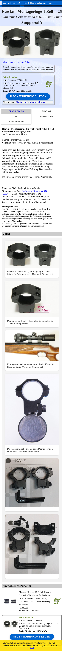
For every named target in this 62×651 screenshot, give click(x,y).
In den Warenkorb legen (27, 96)
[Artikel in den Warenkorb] (49, 83)
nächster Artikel (24, 62)
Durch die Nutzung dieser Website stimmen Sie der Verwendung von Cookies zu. (31, 644)
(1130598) (36, 600)
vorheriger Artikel (9, 62)
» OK (32, 648)
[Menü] (3, 3)
